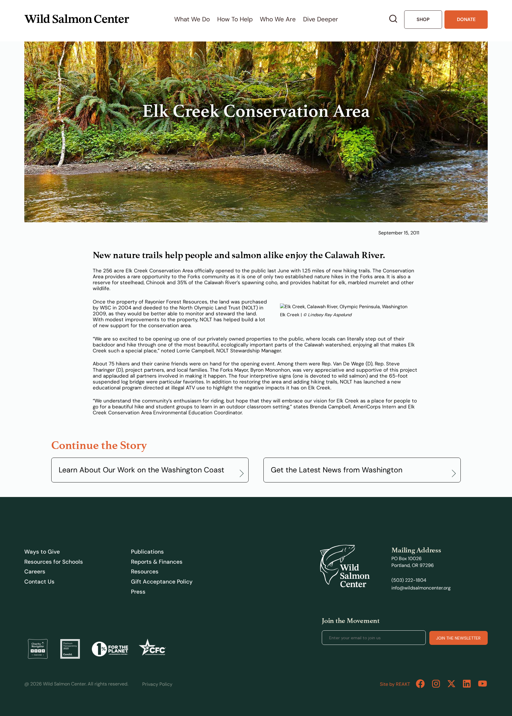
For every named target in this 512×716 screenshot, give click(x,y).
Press (138, 591)
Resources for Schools (53, 561)
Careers (34, 571)
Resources (145, 571)
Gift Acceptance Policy (162, 581)
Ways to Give (42, 551)
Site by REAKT (395, 684)
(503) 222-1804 (408, 580)
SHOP (423, 19)
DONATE (466, 19)
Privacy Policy (157, 684)
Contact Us (39, 581)
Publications (147, 551)
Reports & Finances (157, 561)
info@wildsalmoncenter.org (421, 588)
